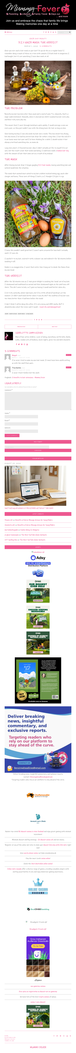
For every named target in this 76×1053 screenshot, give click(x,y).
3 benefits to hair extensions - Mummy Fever (28, 377)
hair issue (13, 313)
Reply (68, 355)
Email (7, 421)
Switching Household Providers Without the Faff (29, 508)
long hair (29, 313)
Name (7, 413)
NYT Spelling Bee (11, 540)
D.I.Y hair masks (44, 165)
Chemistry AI (10, 525)
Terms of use (9, 1040)
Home (6, 1035)
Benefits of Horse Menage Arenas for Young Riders (34, 520)
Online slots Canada (14, 869)
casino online (45, 858)
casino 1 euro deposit (38, 1002)
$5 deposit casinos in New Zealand (31, 831)
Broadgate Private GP (38, 929)
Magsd (14, 355)
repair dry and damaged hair (49, 307)
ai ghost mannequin (12, 535)
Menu (9, 32)
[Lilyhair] (38, 971)
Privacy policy (10, 1039)
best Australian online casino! (41, 864)
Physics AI (9, 520)
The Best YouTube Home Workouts (34, 535)
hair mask (21, 313)
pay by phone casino (31, 853)
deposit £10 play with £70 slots (55, 845)
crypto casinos (44, 997)
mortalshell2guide (11, 530)
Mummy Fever (38, 1047)
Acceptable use (10, 1037)
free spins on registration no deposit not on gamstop (38, 991)
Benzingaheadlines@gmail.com (41, 777)
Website (7, 428)
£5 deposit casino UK (45, 840)
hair (6, 313)
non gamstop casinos (38, 986)
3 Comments (46, 46)
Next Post (54, 326)
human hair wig (63, 151)
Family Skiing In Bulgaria (29, 530)
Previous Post (21, 326)
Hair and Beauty (38, 39)
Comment (9, 390)
